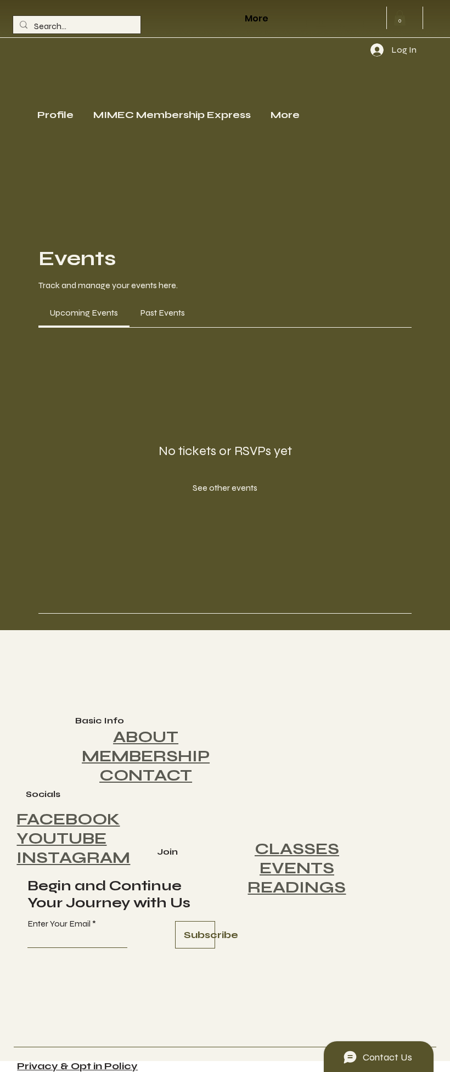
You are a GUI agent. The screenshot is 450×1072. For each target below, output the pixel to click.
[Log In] (366, 50)
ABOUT (145, 737)
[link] (83, 312)
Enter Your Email (59, 923)
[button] (399, 17)
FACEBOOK (68, 819)
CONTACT (145, 775)
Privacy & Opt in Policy (77, 1066)
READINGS (297, 887)
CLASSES (297, 848)
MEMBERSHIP (146, 756)
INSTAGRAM (73, 857)
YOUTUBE (61, 838)
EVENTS (297, 868)
